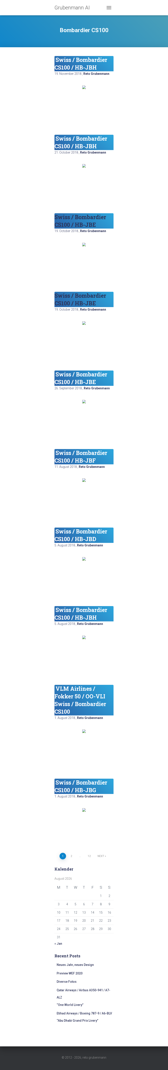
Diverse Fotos (67, 981)
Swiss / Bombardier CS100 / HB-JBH (80, 63)
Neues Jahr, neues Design (75, 965)
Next (101, 856)
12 (89, 856)
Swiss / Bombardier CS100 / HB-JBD (80, 535)
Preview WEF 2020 (69, 973)
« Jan (58, 943)
